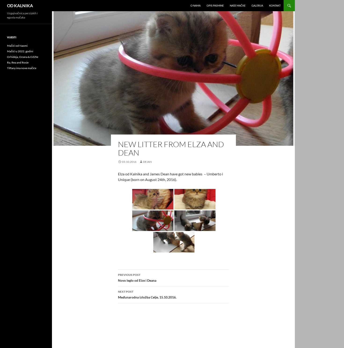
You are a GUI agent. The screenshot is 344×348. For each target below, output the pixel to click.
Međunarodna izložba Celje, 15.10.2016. (147, 294)
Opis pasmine (215, 5)
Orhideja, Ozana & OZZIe (22, 57)
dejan (147, 161)
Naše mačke (237, 5)
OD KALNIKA (20, 5)
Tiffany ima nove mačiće (21, 68)
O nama (195, 5)
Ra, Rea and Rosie (18, 62)
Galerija (257, 5)
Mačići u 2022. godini (20, 51)
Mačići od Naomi (17, 45)
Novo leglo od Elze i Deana (137, 277)
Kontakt (275, 5)
